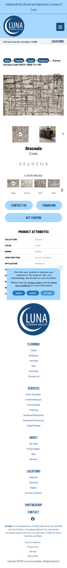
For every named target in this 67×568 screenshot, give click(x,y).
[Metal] (53, 183)
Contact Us (18, 205)
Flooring (19, 60)
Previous (5, 132)
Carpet (30, 60)
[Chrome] (27, 183)
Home (7, 60)
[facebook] (33, 519)
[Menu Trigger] (60, 27)
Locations (58, 41)
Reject (33, 293)
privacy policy (35, 282)
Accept (19, 293)
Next (62, 132)
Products (43, 60)
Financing (49, 205)
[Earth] (40, 183)
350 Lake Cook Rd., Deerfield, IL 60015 (20, 41)
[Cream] (13, 183)
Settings (48, 293)
